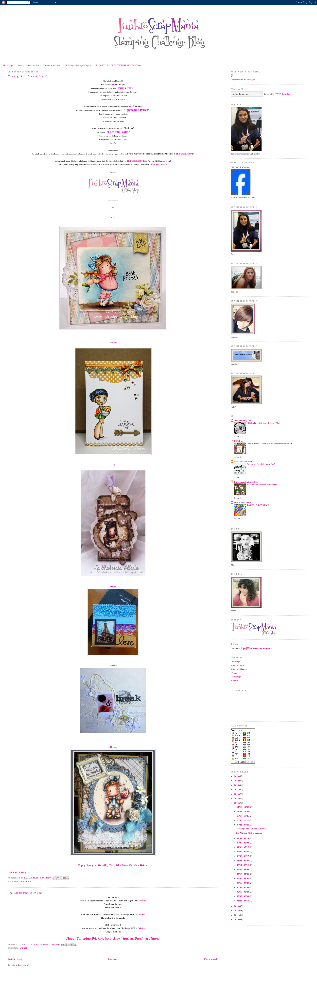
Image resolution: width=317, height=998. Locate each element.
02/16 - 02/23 (243, 891)
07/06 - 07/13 (243, 847)
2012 (236, 910)
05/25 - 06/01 (243, 860)
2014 (236, 802)
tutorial (234, 680)
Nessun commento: (50, 944)
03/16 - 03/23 (243, 882)
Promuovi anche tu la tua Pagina (243, 198)
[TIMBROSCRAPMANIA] (240, 194)
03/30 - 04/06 (243, 878)
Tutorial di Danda (239, 669)
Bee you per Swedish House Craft (261, 464)
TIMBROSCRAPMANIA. (158, 164)
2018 (236, 785)
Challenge (26, 881)
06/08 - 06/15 (243, 856)
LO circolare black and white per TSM (263, 422)
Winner (24, 948)
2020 (236, 776)
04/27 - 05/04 (243, 869)
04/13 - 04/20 (243, 873)
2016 (236, 793)
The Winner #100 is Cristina (25, 893)
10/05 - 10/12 (243, 820)
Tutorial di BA (237, 665)
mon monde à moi (242, 502)
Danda (113, 586)
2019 (236, 780)
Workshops (236, 676)
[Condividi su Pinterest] (67, 878)
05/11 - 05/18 (243, 864)
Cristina (142, 900)
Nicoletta (113, 342)
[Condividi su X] (61, 878)
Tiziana (113, 746)
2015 (236, 798)
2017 (236, 789)
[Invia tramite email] (55, 878)
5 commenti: (46, 878)
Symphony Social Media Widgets (243, 79)
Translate (286, 93)
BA (113, 207)
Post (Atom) (23, 965)
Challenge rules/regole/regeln (78, 65)
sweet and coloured (243, 461)
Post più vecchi (211, 958)
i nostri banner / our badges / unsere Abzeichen (39, 65)
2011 (236, 914)
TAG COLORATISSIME (258, 505)
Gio (113, 217)
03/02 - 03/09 (243, 887)
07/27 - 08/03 (243, 842)
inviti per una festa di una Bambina (262, 484)
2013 (236, 906)
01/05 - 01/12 (243, 900)
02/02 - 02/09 (243, 896)
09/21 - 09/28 (243, 824)
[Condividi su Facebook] (64, 878)
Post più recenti (15, 958)
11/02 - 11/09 (243, 811)
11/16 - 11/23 (243, 806)
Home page (8, 65)
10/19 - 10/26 (243, 815)
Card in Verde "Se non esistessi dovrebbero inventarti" (270, 443)
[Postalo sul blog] (58, 878)
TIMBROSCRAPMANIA (185, 154)
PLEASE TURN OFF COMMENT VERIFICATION (118, 65)
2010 (236, 919)
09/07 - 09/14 (243, 838)
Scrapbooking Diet (242, 420)
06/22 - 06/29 (243, 851)
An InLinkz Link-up (17, 872)
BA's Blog (239, 440)
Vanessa (113, 665)
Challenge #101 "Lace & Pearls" (27, 76)
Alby (113, 464)
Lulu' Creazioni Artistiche (246, 481)
